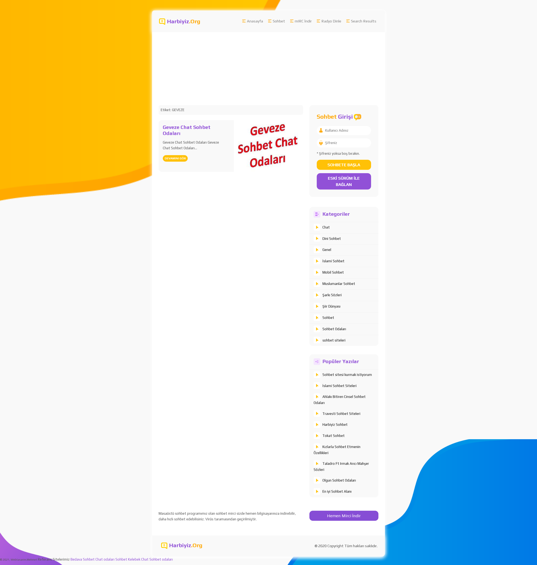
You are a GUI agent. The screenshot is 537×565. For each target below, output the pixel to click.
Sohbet (279, 21)
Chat (326, 227)
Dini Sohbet (331, 238)
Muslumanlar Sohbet (338, 284)
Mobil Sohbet (333, 272)
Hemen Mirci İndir (344, 515)
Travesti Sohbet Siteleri (341, 414)
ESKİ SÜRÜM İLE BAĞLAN (344, 181)
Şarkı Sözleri (332, 295)
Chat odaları (105, 559)
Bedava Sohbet (82, 559)
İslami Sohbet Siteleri (339, 386)
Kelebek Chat (138, 559)
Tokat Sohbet (333, 436)
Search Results (363, 21)
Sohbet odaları (161, 559)
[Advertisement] (278, 63)
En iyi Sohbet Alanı (337, 491)
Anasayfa (255, 21)
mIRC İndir (303, 21)
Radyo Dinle (331, 21)
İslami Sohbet (333, 261)
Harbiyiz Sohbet (335, 424)
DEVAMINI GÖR (175, 158)
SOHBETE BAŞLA (343, 164)
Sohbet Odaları (334, 329)
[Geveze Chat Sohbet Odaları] (268, 146)
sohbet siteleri (333, 340)
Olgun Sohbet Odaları (339, 480)
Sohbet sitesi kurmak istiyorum (347, 375)
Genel (326, 250)
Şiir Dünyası (331, 306)
